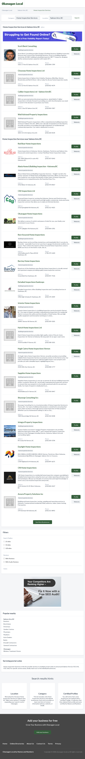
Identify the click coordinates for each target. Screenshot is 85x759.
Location (45, 18)
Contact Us (40, 744)
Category (11, 18)
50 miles (8, 545)
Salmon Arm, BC (23, 10)
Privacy (58, 744)
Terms (50, 744)
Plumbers (6, 635)
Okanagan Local (7, 10)
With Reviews (10, 558)
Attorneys (6, 627)
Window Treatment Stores (12, 651)
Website (77, 54)
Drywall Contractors (9, 643)
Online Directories (17, 744)
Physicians (6, 632)
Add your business (42, 732)
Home (5, 744)
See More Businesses (43, 522)
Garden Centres (8, 629)
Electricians (7, 624)
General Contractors (10, 645)
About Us (30, 744)
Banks (5, 640)
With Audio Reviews (12, 562)
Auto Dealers (7, 637)
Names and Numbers (26, 752)
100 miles (8, 548)
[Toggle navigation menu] (82, 4)
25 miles (8, 541)
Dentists (6, 621)
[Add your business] (42, 730)
